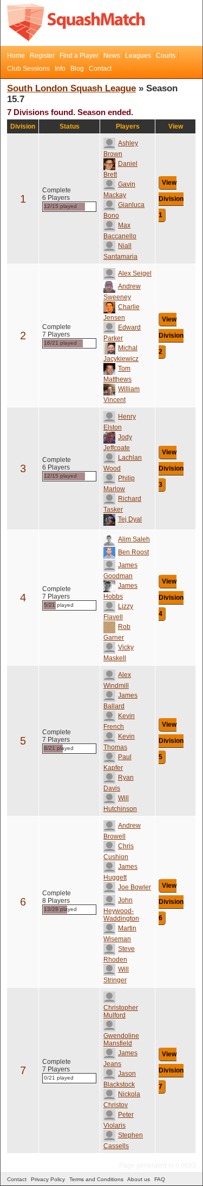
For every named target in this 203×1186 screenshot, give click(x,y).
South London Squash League (71, 88)
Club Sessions (28, 68)
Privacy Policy (48, 1179)
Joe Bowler (134, 887)
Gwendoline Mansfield (121, 1039)
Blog (77, 68)
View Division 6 (171, 902)
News (111, 55)
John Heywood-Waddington (121, 909)
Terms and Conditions (96, 1179)
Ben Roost (133, 552)
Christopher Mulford (120, 1011)
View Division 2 (171, 336)
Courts (165, 55)
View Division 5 (171, 741)
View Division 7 (171, 1070)
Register (42, 55)
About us (138, 1179)
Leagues (138, 55)
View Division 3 (171, 468)
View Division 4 (171, 598)
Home (16, 55)
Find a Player (79, 55)
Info (60, 68)
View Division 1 (171, 199)
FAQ (159, 1179)
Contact (100, 68)
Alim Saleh (134, 539)
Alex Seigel (135, 273)
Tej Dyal (130, 519)
